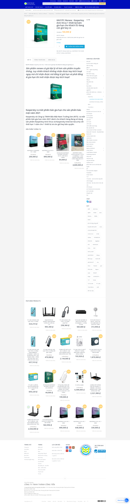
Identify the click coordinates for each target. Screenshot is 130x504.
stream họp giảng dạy (92, 77)
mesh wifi (97, 258)
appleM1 (89, 90)
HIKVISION (95, 244)
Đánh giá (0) (51, 59)
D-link (97, 234)
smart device (90, 150)
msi (98, 262)
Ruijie (89, 276)
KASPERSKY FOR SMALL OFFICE (96, 102)
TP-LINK (98, 283)
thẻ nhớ (88, 61)
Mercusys (90, 258)
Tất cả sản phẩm (41, 469)
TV (77, 1)
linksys (98, 255)
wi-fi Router (89, 113)
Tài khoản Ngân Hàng (92, 7)
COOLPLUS (90, 234)
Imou (89, 248)
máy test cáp (90, 158)
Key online (69, 7)
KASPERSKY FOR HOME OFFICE (62, 13)
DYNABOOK (97, 237)
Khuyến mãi (48, 7)
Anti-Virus (95, 209)
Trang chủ (30, 7)
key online (89, 86)
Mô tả (29, 59)
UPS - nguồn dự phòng (92, 69)
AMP (89, 209)
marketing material (91, 154)
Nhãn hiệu (58, 7)
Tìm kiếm (102, 3)
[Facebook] (67, 447)
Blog (39, 451)
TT (105, 1)
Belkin (95, 216)
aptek (89, 212)
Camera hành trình (91, 136)
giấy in (88, 67)
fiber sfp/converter (91, 142)
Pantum (95, 266)
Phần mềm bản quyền (92, 75)
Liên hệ (66, 1)
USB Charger (90, 181)
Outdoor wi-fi (90, 162)
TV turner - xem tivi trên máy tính (95, 179)
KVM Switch (89, 146)
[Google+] (70, 447)
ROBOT (95, 273)
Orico (89, 266)
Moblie (59, 1)
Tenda (94, 280)
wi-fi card (89, 121)
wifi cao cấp (91, 290)
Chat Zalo (53, 1)
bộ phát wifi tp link (92, 226)
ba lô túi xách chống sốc (92, 63)
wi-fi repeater (90, 117)
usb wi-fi (89, 119)
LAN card (89, 123)
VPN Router (89, 187)
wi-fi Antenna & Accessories (93, 189)
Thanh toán (26, 457)
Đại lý (25, 451)
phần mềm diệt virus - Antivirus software (38, 13)
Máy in (88, 80)
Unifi (98, 287)
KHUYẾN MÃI (41, 461)
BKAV (89, 104)
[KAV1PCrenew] (40, 33)
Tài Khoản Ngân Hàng (29, 459)
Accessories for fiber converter (94, 130)
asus (100, 212)
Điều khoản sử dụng (85, 1)
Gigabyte (97, 241)
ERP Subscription (42, 459)
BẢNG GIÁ (26, 453)
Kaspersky (51, 13)
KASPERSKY (68, 53)
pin (87, 168)
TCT (88, 176)
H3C (89, 244)
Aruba (94, 212)
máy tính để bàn (90, 160)
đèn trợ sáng (90, 65)
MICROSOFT (91, 262)
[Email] (70, 450)
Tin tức (39, 473)
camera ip (89, 138)
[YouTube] (67, 450)
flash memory (90, 144)
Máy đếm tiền (90, 82)
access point (90, 115)
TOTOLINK (90, 283)
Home (25, 13)
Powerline (89, 172)
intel (94, 248)
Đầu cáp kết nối (90, 128)
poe (101, 266)
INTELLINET (91, 251)
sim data (89, 71)
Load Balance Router (92, 152)
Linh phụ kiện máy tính (92, 88)
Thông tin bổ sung (39, 59)
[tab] (29, 60)
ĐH (101, 1)
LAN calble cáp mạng (92, 126)
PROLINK (90, 269)
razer (89, 273)
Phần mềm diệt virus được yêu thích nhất (43, 10)
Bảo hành (71, 1)
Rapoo (97, 269)
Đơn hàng (79, 7)
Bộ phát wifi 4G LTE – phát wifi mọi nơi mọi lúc (66, 10)
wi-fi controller (90, 191)
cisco (101, 226)
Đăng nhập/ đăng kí (42, 453)
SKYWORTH (96, 276)
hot (87, 195)
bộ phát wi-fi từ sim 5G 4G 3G (94, 111)
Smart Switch (90, 174)
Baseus (89, 216)
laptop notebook (91, 148)
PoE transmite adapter (92, 170)
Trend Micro (90, 107)
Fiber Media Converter (92, 140)
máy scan (89, 156)
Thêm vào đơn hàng (75, 46)
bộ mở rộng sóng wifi (93, 223)
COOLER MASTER (92, 230)
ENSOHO (90, 241)
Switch (88, 109)
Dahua (89, 237)
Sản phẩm (95, 1)
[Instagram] (73, 447)
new (88, 84)
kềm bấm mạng (90, 73)
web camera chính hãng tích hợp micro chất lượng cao (91, 10)
